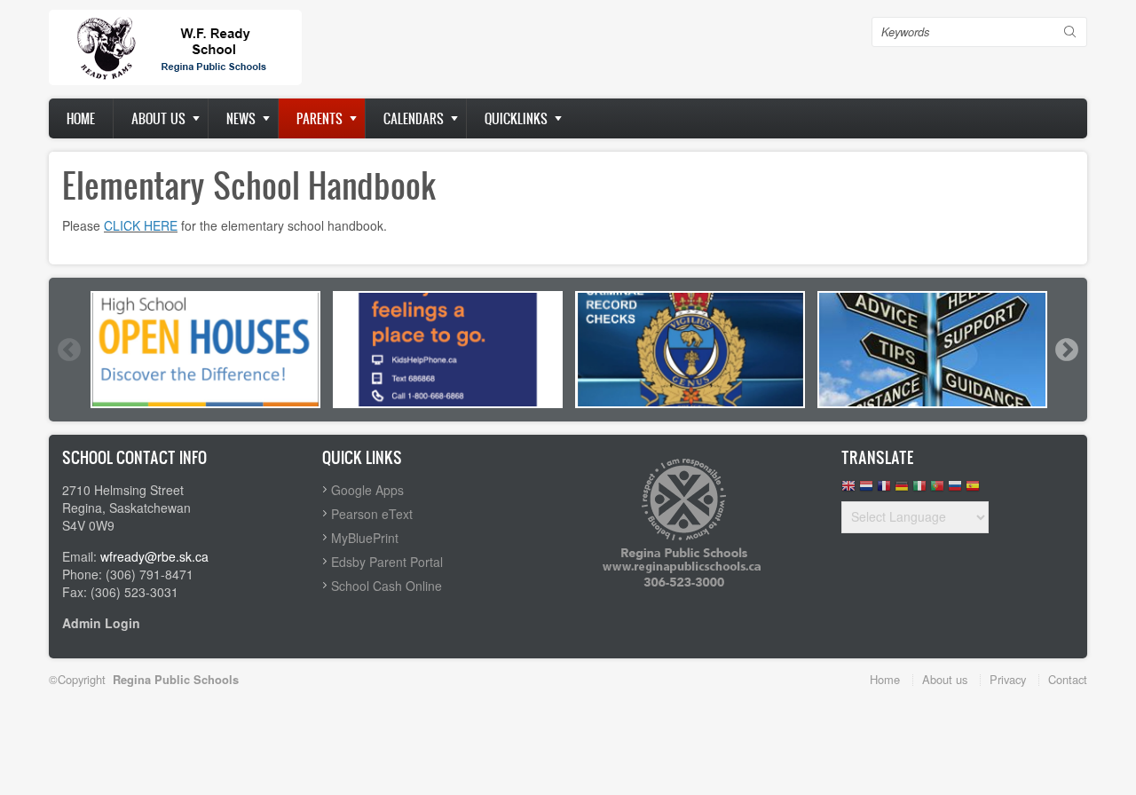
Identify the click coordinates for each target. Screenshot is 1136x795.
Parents (319, 118)
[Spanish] (973, 490)
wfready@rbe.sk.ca (154, 556)
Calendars (413, 118)
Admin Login (101, 623)
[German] (902, 490)
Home (81, 118)
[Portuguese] (937, 490)
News (241, 118)
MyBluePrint (364, 538)
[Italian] (919, 490)
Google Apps (367, 490)
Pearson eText (372, 514)
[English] (848, 490)
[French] (884, 490)
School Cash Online (386, 585)
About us (158, 118)
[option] (205, 349)
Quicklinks (516, 118)
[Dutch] (866, 490)
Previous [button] (68, 349)
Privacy (1008, 679)
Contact (1067, 679)
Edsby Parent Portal (387, 562)
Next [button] (1065, 349)
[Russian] (955, 490)
